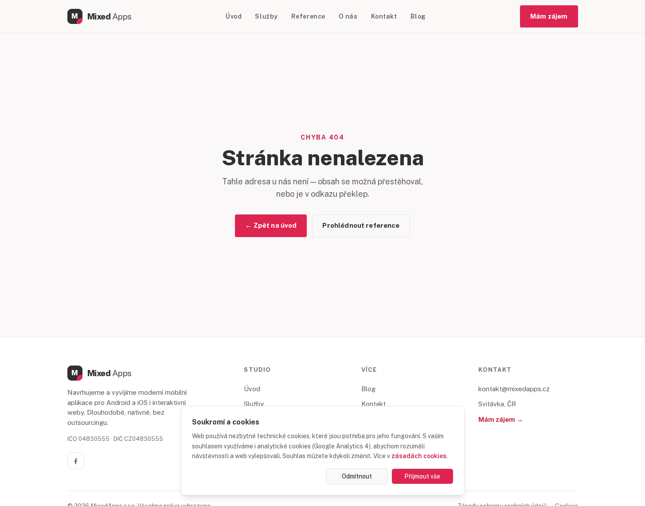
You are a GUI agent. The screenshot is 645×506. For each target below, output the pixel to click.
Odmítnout (357, 476)
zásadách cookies (418, 455)
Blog (418, 16)
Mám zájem (548, 16)
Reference (308, 16)
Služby (266, 16)
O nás (348, 16)
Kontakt (384, 16)
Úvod (234, 16)
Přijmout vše (422, 476)
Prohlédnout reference (360, 225)
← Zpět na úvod (271, 225)
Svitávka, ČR (497, 404)
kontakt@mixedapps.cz (514, 389)
